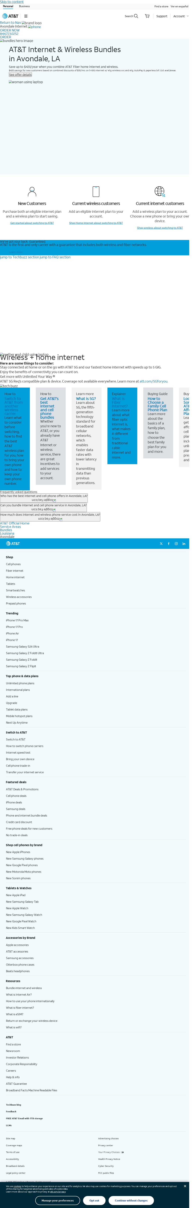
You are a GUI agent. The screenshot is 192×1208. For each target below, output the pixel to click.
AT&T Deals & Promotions (22, 789)
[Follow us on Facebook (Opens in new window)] (168, 543)
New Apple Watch (17, 908)
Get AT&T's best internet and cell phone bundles (49, 408)
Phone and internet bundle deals (26, 815)
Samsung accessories (20, 958)
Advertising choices (108, 1138)
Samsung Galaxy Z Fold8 (21, 659)
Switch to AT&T (16, 739)
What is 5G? (86, 398)
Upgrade (11, 703)
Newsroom (13, 1051)
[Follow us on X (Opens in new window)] (161, 543)
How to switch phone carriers (24, 746)
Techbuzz (19, 257)
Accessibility (12, 1159)
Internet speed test (18, 752)
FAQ (55, 257)
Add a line (12, 696)
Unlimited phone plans (20, 683)
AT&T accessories (17, 951)
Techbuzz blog (13, 1104)
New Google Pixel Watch (21, 921)
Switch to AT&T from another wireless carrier (13, 406)
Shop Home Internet (96, 223)
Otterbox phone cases (20, 964)
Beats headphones (18, 971)
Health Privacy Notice (109, 1159)
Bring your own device (20, 759)
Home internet (15, 577)
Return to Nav (10, 22)
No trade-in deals (17, 835)
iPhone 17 (12, 640)
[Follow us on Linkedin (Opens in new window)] (184, 543)
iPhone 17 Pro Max (17, 620)
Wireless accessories (19, 597)
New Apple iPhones (18, 852)
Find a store (161, 6)
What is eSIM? (14, 1014)
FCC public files (106, 1172)
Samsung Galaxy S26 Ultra (22, 646)
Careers (11, 1070)
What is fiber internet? (20, 1007)
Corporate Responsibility (21, 1064)
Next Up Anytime (17, 722)
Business (24, 6)
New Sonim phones (18, 878)
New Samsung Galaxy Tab (22, 901)
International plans (18, 690)
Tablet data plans (17, 709)
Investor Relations (17, 1057)
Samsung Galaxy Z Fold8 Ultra (25, 653)
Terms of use (13, 1152)
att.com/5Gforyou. (154, 381)
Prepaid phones (16, 603)
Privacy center (105, 1145)
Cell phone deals (16, 796)
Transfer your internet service (25, 772)
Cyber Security (106, 1166)
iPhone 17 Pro (14, 627)
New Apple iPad (16, 895)
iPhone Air (12, 633)
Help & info (13, 1077)
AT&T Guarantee (16, 1083)
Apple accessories (17, 945)
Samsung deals (15, 809)
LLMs (9, 1125)
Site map (10, 1138)
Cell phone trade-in (18, 765)
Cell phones (13, 564)
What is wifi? (14, 1027)
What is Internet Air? (19, 994)
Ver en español (179, 6)
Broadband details (15, 1166)
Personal (8, 6)
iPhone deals (14, 802)
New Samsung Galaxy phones (25, 858)
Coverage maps (14, 1145)
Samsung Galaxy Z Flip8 (21, 666)
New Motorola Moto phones (23, 871)
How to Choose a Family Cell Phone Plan (157, 404)
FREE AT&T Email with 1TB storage (24, 1118)
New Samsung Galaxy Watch (24, 915)
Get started (32, 223)
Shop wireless (160, 227)
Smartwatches (15, 590)
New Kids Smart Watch (20, 928)
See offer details (20, 74)
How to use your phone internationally (30, 1001)
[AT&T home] (10, 16)
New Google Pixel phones (22, 865)
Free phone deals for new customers (29, 828)
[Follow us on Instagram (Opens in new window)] (176, 543)
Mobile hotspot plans (19, 716)
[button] (26, 16)
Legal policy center (16, 1172)
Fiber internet (14, 570)
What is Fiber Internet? (120, 402)
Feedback (11, 1111)
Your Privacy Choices (109, 1152)
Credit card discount (19, 822)
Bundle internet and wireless (24, 988)
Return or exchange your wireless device (31, 1021)
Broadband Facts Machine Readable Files (31, 1090)
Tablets (10, 584)
